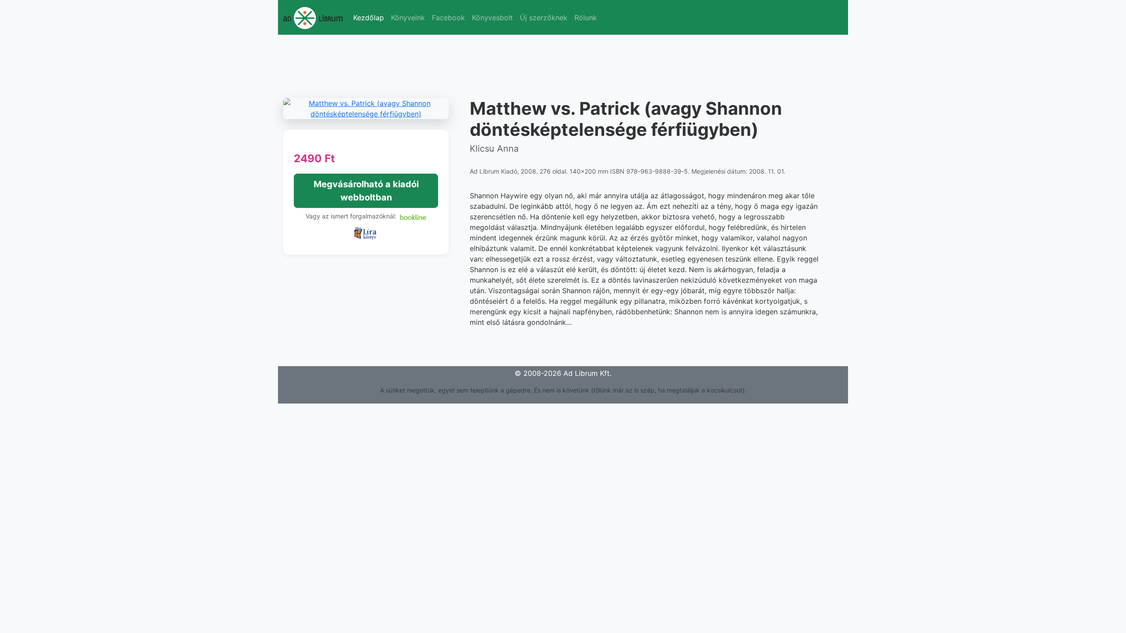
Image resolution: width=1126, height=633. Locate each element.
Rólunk (585, 17)
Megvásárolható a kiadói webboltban (366, 191)
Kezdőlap (368, 17)
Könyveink (408, 17)
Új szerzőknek (543, 17)
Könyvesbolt (492, 17)
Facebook (448, 17)
